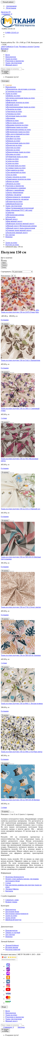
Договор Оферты (12, 889)
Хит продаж (10, 235)
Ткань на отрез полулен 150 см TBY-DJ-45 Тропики (21, 655)
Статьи (8, 883)
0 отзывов (5, 320)
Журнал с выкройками (14, 190)
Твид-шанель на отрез (14, 170)
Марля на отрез (12, 120)
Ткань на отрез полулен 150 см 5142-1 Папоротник (20, 360)
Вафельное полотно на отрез (17, 102)
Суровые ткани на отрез (15, 168)
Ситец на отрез (12, 163)
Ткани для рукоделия (13, 63)
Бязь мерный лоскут (13, 221)
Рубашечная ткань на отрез (16, 157)
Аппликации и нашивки (15, 188)
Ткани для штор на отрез (15, 177)
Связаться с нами (12, 900)
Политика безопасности (14, 877)
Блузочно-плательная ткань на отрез (20, 98)
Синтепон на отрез (13, 91)
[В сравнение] (13, 324)
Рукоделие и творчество (14, 61)
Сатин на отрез (12, 161)
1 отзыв (4, 418)
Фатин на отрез (12, 181)
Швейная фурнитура (14, 204)
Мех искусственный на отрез (17, 134)
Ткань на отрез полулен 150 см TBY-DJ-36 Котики (20, 800)
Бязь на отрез (11, 100)
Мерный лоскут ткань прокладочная (20, 228)
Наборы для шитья (13, 195)
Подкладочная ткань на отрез (17, 143)
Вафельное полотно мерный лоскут (19, 224)
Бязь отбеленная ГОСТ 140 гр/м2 (18, 210)
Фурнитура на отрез (13, 201)
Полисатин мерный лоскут (16, 233)
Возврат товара (11, 902)
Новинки (9, 237)
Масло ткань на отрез (14, 123)
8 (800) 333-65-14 (8, 29)
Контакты (9, 891)
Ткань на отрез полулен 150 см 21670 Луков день (20, 312)
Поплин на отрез (12, 150)
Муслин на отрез (12, 136)
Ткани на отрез (11, 59)
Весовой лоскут (12, 105)
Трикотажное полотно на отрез (18, 179)
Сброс (4, 263)
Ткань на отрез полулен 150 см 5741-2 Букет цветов (21, 607)
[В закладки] (11, 324)
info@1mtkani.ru (7, 46)
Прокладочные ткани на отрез (17, 152)
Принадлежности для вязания (17, 197)
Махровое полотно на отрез (16, 125)
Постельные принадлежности (16, 914)
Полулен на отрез (12, 148)
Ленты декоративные (14, 192)
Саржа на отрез (12, 159)
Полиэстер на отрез (13, 145)
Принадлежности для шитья (17, 199)
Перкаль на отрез (12, 141)
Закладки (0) (5, 12)
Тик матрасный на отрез (15, 172)
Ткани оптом (10, 918)
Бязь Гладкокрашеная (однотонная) (19, 208)
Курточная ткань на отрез (16, 116)
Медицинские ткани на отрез (17, 132)
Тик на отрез (11, 175)
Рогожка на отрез (12, 154)
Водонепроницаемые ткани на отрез (20, 107)
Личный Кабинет (12, 945)
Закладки (21, 1027)
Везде (7, 55)
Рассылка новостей (12, 949)
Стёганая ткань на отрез (15, 166)
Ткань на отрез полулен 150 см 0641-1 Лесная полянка (22, 703)
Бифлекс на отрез (12, 96)
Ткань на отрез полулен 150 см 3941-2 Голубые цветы (21, 752)
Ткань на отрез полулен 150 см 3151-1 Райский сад (20, 509)
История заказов (11, 947)
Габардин (9, 212)
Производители (11, 930)
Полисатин (10, 217)
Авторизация (10, 6)
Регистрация (10, 8)
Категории (5, 81)
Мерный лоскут (11, 65)
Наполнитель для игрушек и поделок (20, 89)
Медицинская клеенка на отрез (18, 129)
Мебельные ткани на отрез (16, 127)
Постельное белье (12, 911)
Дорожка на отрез (13, 114)
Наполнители (10, 57)
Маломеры (10, 118)
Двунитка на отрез (13, 109)
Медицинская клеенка (14, 215)
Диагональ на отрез (13, 111)
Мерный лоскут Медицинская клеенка (21, 226)
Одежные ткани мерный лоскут (18, 230)
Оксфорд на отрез (13, 138)
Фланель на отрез (12, 184)
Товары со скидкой (12, 932)
